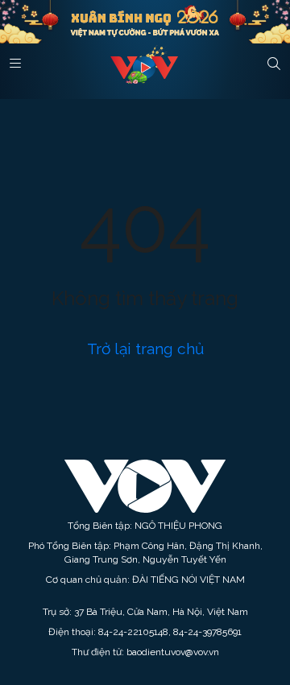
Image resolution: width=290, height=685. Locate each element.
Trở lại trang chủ (145, 348)
